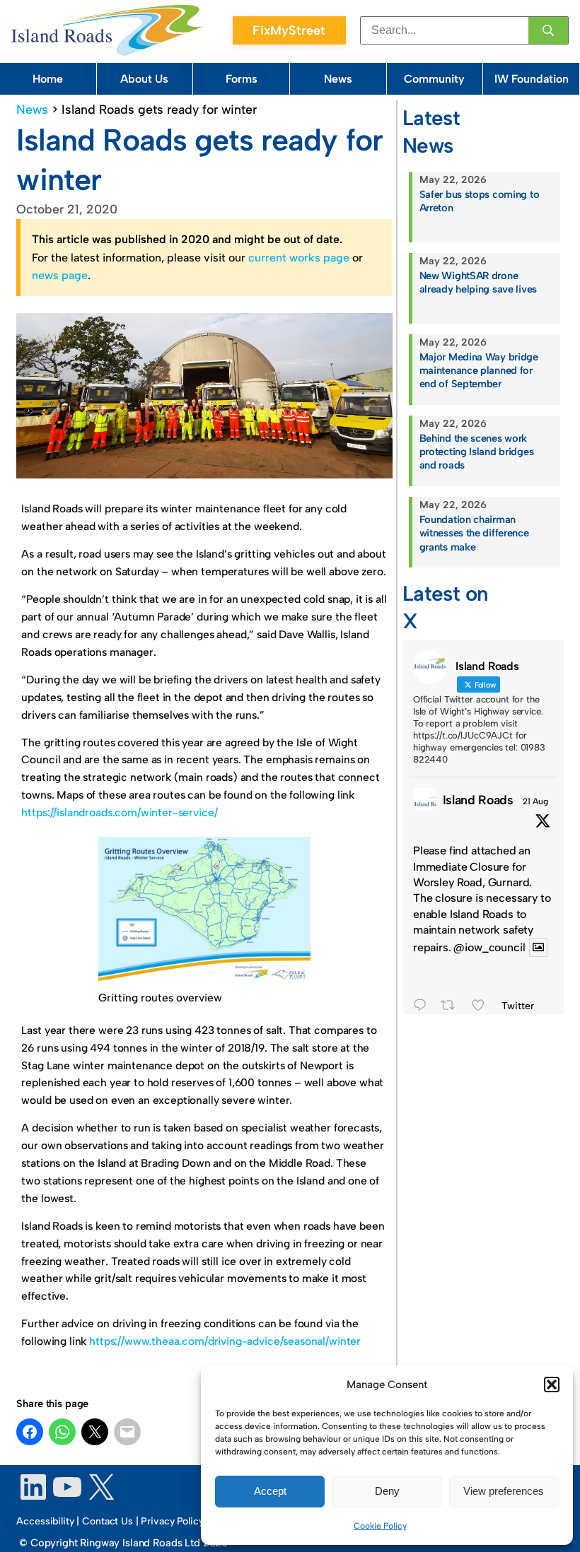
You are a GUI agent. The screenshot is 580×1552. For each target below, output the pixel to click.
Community (434, 79)
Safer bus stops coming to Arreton (479, 201)
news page (60, 275)
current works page (298, 257)
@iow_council (489, 947)
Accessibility (45, 1521)
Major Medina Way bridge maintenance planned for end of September (478, 370)
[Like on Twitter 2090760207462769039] (483, 1007)
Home (48, 79)
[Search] (548, 30)
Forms (241, 79)
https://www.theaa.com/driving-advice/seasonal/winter (225, 1341)
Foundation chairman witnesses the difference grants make (474, 533)
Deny (387, 1491)
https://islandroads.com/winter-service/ (119, 812)
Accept (270, 1491)
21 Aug (535, 801)
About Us (144, 79)
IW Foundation (531, 79)
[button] (552, 1384)
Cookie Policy (380, 1526)
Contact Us (107, 1521)
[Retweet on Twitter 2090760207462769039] (452, 1007)
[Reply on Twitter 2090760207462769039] (424, 1007)
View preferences (503, 1491)
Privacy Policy (172, 1521)
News (338, 79)
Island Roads (478, 799)
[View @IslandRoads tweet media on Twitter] (538, 947)
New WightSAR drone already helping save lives (478, 282)
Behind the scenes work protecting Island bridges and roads (476, 451)
